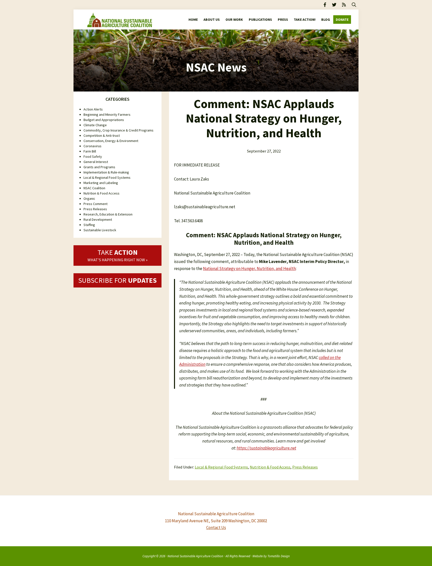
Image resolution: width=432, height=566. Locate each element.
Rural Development (98, 219)
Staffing (89, 224)
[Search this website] (354, 5)
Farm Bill (90, 151)
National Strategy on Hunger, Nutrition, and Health (249, 268)
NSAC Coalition (94, 188)
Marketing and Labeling (101, 182)
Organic (89, 198)
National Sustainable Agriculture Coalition (195, 556)
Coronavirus (93, 146)
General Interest (96, 162)
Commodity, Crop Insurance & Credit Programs (119, 130)
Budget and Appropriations (104, 120)
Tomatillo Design (279, 556)
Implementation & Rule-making (106, 172)
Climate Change (95, 125)
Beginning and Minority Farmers (107, 114)
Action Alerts (93, 109)
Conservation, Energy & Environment (111, 140)
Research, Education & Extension (108, 214)
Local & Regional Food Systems (221, 467)
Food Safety (93, 156)
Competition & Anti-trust (102, 135)
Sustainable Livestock (100, 230)
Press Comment (96, 204)
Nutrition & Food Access (270, 467)
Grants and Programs (99, 167)
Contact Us (216, 527)
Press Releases (305, 467)
